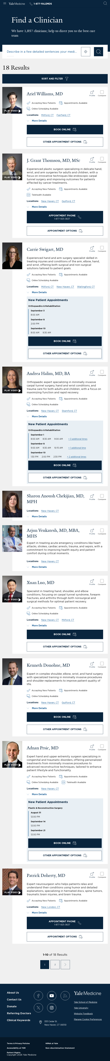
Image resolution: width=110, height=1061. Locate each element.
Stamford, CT (69, 411)
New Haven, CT (50, 201)
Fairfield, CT (63, 115)
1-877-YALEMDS (43, 4)
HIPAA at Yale (52, 1043)
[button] (65, 121)
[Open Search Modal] (105, 3)
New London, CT (50, 907)
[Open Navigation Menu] (4, 3)
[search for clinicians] (98, 51)
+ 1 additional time (77, 448)
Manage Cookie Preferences (88, 1019)
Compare (102, 95)
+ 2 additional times (76, 457)
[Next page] (65, 964)
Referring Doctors (19, 1013)
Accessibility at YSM (16, 1048)
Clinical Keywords (18, 1020)
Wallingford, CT (86, 286)
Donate (12, 1006)
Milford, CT (47, 115)
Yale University (81, 1008)
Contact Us (14, 999)
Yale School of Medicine (85, 1002)
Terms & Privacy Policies (18, 1043)
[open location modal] (85, 51)
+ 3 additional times (77, 439)
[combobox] (42, 51)
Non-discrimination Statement (60, 1048)
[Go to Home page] (17, 4)
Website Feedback (83, 1013)
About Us (13, 993)
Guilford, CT (68, 201)
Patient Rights (13, 1053)
